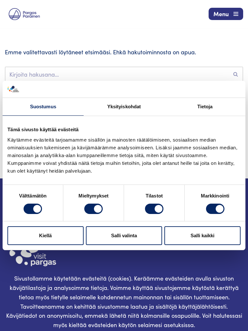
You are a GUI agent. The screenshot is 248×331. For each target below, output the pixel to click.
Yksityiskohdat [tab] (124, 106)
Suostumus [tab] (43, 106)
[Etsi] (236, 74)
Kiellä (45, 235)
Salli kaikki (202, 235)
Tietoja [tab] (205, 106)
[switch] (93, 209)
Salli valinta (124, 235)
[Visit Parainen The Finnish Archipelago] (24, 14)
